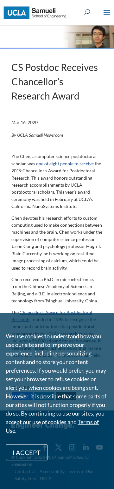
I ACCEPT (27, 452)
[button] (107, 16)
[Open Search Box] (87, 12)
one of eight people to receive (65, 163)
